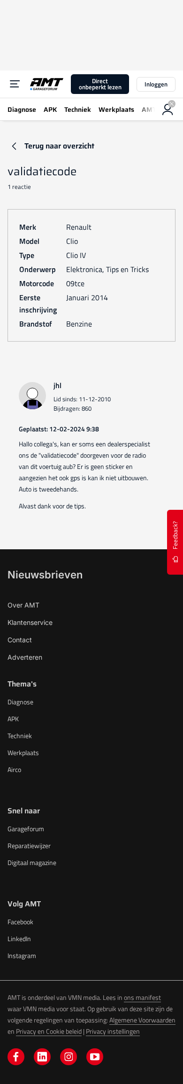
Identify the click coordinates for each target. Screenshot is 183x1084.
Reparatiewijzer (29, 845)
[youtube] (94, 1056)
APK (13, 719)
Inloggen (156, 84)
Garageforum (26, 829)
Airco (14, 769)
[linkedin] (42, 1056)
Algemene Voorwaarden (142, 1020)
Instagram (22, 955)
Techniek (20, 736)
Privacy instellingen (113, 1031)
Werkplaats (23, 752)
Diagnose (20, 702)
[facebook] (16, 1056)
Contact (20, 640)
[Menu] (15, 84)
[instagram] (68, 1056)
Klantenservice (30, 622)
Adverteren (25, 657)
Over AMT (23, 605)
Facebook (20, 922)
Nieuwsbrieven (45, 575)
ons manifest (142, 997)
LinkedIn (19, 939)
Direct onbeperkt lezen (100, 84)
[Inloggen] (167, 109)
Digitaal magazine (32, 862)
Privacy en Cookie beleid (49, 1031)
